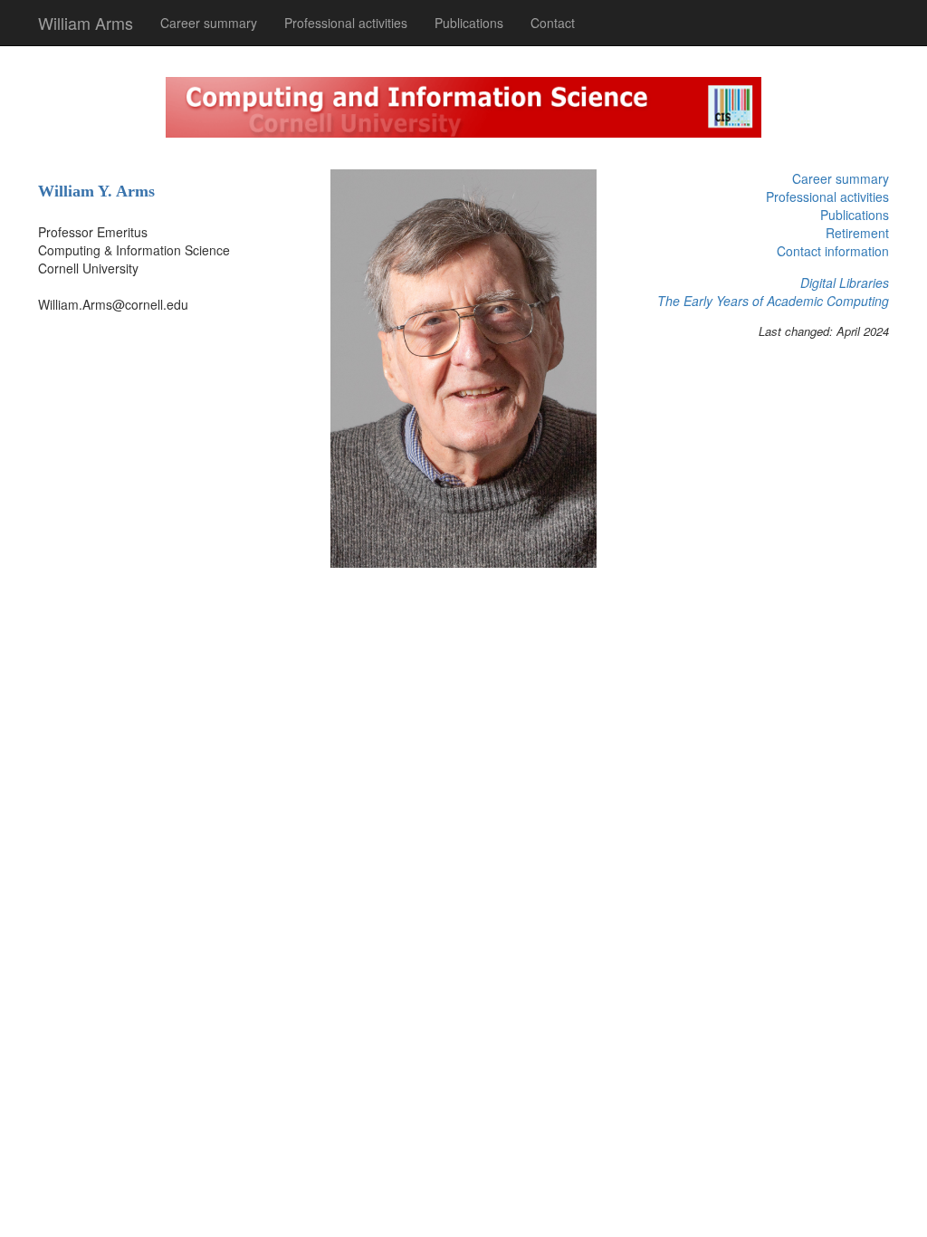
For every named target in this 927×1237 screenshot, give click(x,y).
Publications (469, 23)
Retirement (857, 233)
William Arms (85, 22)
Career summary (208, 23)
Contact (552, 23)
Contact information (833, 251)
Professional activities (345, 23)
